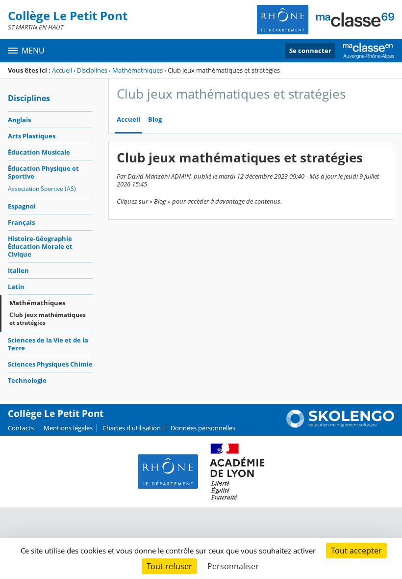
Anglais (19, 119)
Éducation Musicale (39, 152)
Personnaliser (233, 566)
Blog (155, 119)
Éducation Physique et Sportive (43, 172)
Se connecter (310, 50)
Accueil (62, 70)
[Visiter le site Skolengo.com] (340, 425)
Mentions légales (68, 428)
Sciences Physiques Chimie (50, 364)
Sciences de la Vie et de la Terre (48, 344)
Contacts (21, 428)
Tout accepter (356, 550)
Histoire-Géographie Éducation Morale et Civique (40, 246)
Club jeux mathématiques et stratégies (47, 319)
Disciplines (92, 70)
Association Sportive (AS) (42, 188)
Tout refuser (169, 566)
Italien (18, 270)
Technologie (27, 380)
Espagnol (22, 206)
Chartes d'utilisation (131, 428)
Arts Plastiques (31, 136)
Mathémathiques (137, 70)
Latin (16, 286)
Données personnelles (203, 428)
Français (21, 222)
